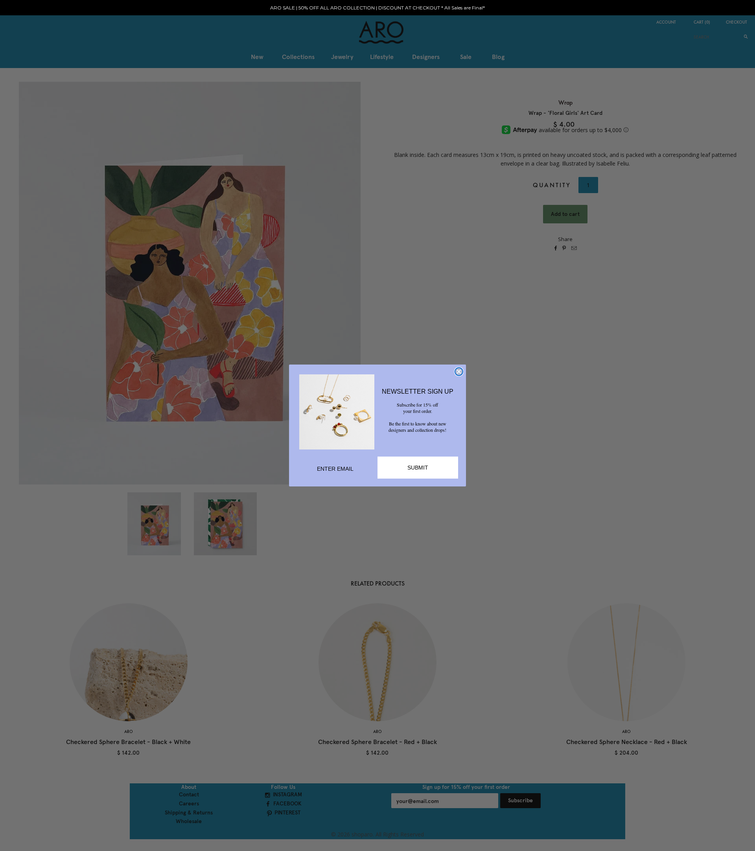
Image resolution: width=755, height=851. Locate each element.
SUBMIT (417, 467)
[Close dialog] (459, 372)
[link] (336, 411)
